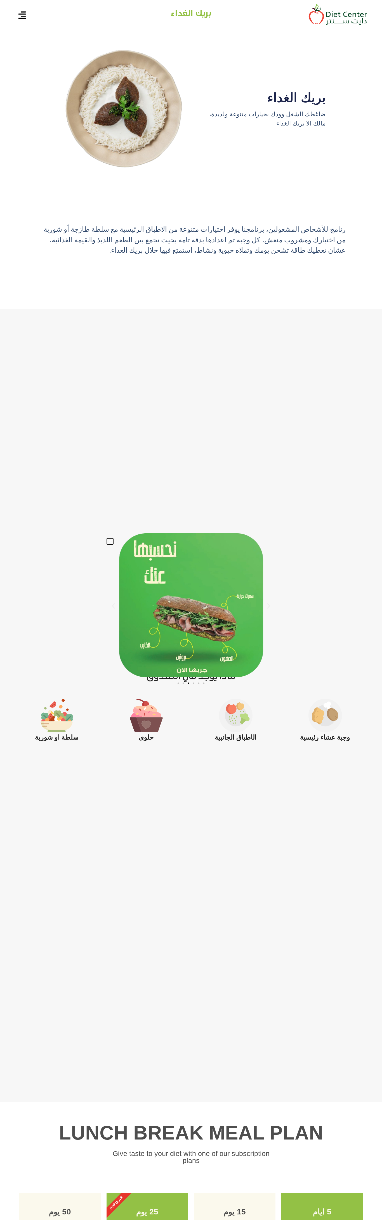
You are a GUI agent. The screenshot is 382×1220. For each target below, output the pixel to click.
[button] (110, 541)
